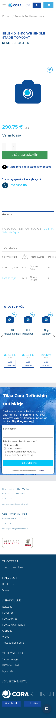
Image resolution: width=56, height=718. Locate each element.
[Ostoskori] (48, 5)
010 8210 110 (18, 185)
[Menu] (4, 5)
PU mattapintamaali (12, 332)
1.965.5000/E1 (9, 278)
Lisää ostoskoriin (24, 154)
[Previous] (2, 342)
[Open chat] (46, 708)
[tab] (28, 214)
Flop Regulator (46, 332)
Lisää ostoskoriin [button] (10, 364)
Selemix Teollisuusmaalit (29, 16)
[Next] (53, 342)
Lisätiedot (7, 214)
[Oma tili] (36, 5)
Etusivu (6, 16)
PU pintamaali (27, 332)
